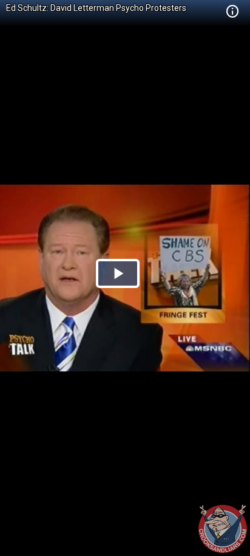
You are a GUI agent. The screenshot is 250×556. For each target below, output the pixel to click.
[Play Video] (118, 273)
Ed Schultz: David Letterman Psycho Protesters (96, 8)
